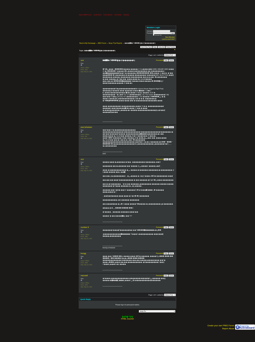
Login (172, 33)
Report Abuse (228, 328)
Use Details (117, 15)
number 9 (85, 227)
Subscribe (161, 47)
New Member (170, 37)
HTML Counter (127, 319)
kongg (83, 253)
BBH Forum (102, 43)
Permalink (159, 60)
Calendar (126, 15)
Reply (154, 47)
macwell (84, 275)
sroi (82, 60)
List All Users (97, 15)
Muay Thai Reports (115, 43)
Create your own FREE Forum (220, 325)
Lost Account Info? (168, 39)
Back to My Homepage (87, 43)
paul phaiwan (86, 127)
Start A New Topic (146, 47)
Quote (171, 60)
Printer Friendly (170, 47)
